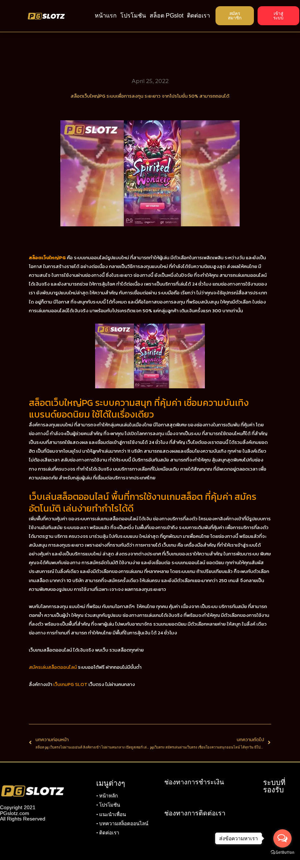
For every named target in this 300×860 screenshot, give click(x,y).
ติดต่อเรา (198, 15)
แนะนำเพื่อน (112, 814)
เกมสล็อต (39, 580)
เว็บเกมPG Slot (70, 684)
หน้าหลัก (108, 796)
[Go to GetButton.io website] (282, 852)
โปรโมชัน (133, 15)
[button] (234, 15)
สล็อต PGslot (166, 15)
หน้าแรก (106, 15)
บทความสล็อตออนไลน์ (123, 823)
